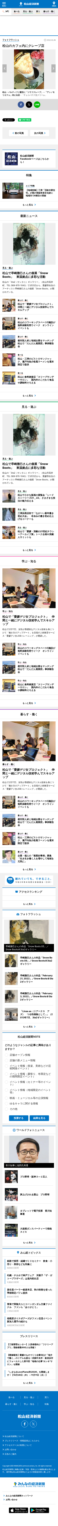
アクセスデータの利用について (18, 1445)
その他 (13, 1108)
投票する (19, 1118)
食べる (17, 11)
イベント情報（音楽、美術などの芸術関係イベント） (30, 1067)
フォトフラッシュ (10, 39)
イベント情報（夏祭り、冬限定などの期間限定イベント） (30, 1075)
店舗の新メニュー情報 (22, 1060)
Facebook (24, 1424)
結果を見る (39, 1118)
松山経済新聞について (14, 1436)
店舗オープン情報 (20, 1054)
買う (38, 11)
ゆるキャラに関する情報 (24, 1103)
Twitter (33, 1424)
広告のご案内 (10, 1454)
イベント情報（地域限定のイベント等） (30, 1091)
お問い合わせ (10, 1449)
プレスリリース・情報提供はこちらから (22, 1440)
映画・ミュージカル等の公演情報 (29, 1098)
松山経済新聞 (29, 4)
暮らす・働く (49, 11)
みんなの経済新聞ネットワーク (29, 1484)
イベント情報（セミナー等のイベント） (30, 1083)
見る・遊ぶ (28, 11)
